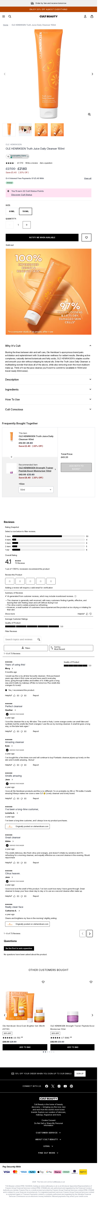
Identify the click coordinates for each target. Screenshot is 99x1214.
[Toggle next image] (92, 74)
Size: (8, 205)
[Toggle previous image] (5, 74)
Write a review (31, 163)
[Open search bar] (10, 16)
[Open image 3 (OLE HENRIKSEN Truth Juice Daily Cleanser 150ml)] (57, 129)
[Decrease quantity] (10, 224)
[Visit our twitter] (53, 1086)
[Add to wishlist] (86, 237)
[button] (48, 156)
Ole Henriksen (14, 144)
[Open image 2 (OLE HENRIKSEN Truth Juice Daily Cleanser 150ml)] (41, 129)
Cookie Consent (48, 1120)
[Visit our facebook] (47, 1086)
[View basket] (92, 16)
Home (5, 25)
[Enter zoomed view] (89, 114)
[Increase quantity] (27, 224)
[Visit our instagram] (59, 1086)
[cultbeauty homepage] (48, 16)
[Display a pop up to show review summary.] (22, 1037)
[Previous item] (5, 1015)
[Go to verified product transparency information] (17, 156)
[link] (85, 16)
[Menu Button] (3, 16)
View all (87, 178)
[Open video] (25, 129)
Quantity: (11, 219)
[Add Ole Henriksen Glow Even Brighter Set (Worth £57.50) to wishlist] (43, 982)
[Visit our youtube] (65, 1086)
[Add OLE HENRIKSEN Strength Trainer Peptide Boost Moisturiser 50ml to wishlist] (91, 982)
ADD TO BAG (25, 1047)
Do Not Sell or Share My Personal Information (48, 1124)
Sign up (80, 1073)
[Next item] (92, 1015)
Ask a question (46, 163)
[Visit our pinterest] (71, 1086)
